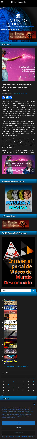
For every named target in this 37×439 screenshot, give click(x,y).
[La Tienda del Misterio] (22, 35)
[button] (34, 404)
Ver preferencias (18, 433)
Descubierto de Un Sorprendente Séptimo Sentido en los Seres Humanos (16, 87)
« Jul (2, 395)
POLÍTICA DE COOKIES (8, 436)
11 (8, 384)
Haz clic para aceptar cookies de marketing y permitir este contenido (18, 164)
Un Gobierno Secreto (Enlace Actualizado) (16, 366)
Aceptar (18, 423)
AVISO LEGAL (31, 436)
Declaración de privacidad (21, 436)
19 (13, 387)
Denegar (18, 428)
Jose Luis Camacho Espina (20, 93)
